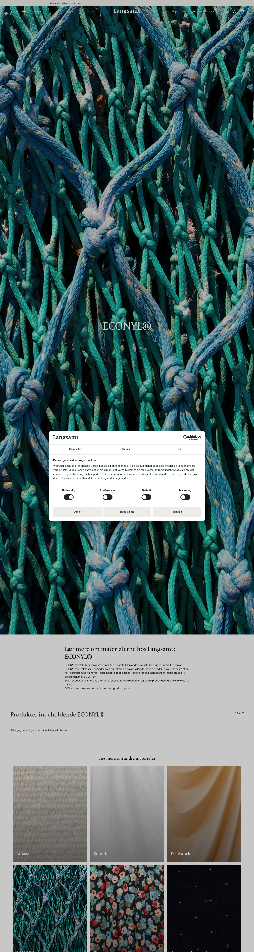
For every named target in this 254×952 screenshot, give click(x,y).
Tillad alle (176, 511)
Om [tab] (179, 449)
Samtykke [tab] (75, 449)
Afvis (77, 511)
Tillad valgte (127, 511)
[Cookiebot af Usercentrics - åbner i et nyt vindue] (186, 437)
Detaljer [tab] (127, 449)
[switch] (107, 497)
